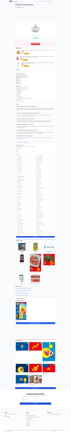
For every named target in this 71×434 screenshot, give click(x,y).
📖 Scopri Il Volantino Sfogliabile (36, 323)
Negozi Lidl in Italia (29, 418)
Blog (48, 1)
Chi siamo (27, 414)
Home (40, 1)
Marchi (45, 1)
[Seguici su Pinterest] (8, 416)
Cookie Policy (28, 424)
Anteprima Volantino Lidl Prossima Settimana (32, 417)
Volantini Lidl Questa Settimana (30, 415)
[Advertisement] (35, 15)
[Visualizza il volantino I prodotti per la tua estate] (35, 311)
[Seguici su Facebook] (6, 416)
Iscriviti (35, 403)
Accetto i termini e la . (29, 401)
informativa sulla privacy (32, 401)
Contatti (27, 421)
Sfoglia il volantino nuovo (35, 44)
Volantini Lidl (18, 7)
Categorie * (17, 154)
